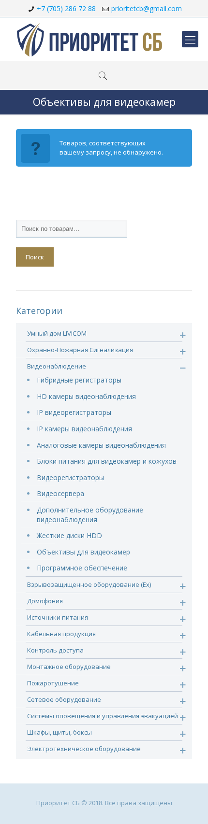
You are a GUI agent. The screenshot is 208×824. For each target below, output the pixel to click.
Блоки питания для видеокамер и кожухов (107, 461)
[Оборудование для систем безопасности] (89, 39)
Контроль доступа (55, 650)
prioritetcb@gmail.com (146, 8)
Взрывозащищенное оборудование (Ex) (89, 584)
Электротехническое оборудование (84, 748)
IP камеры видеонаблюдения (84, 428)
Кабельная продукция (61, 633)
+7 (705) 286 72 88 (66, 8)
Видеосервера (60, 493)
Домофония (45, 601)
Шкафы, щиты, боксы (59, 732)
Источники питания (57, 617)
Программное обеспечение (82, 567)
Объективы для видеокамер (83, 551)
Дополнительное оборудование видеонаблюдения (90, 514)
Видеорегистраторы (70, 477)
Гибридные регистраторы (79, 379)
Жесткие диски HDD (69, 535)
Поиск (35, 257)
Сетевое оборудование (64, 699)
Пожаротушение (53, 683)
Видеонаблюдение (56, 366)
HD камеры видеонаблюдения (86, 396)
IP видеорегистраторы (74, 412)
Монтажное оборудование (69, 666)
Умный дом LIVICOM (57, 333)
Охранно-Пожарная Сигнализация (80, 349)
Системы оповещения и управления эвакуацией (102, 715)
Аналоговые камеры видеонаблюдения (101, 445)
